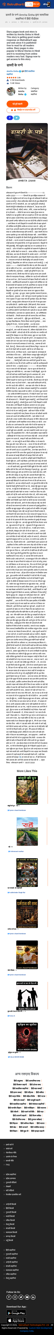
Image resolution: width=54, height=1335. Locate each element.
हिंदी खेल (13, 1127)
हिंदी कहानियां (10, 1250)
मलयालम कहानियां (12, 1270)
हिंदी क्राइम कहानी (37, 1131)
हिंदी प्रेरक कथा (35, 1084)
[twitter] (21, 1297)
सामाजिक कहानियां (34, 92)
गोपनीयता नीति (11, 1152)
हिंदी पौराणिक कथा (18, 1119)
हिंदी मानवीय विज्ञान (14, 1108)
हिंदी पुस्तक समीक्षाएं (35, 1119)
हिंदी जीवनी (14, 1112)
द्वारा (9, 810)
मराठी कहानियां (11, 1258)
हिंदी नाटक (41, 1096)
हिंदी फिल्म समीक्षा (35, 1115)
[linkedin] (33, 1297)
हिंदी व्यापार (40, 1123)
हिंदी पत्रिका (28, 1092)
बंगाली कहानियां (11, 1266)
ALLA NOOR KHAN (17, 1057)
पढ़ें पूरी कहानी (17, 104)
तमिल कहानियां (11, 1274)
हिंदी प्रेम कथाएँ (19, 1100)
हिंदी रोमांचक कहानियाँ (36, 1104)
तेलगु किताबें (10, 1224)
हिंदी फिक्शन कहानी (20, 1084)
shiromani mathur (17, 851)
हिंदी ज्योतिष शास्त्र (37, 1127)
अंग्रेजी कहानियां (12, 1262)
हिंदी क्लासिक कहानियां (20, 1088)
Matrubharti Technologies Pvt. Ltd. (34, 1325)
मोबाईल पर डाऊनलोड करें (26, 110)
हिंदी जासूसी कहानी (33, 1100)
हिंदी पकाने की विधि (27, 1112)
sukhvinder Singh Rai (17, 892)
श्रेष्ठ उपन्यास (11, 1178)
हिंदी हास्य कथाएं (16, 1092)
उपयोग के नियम (11, 1157)
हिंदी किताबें (10, 1208)
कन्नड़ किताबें (10, 1236)
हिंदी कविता (40, 1092)
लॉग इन (46, 4)
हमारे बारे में (9, 1144)
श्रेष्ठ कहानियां (11, 1174)
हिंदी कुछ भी (24, 1131)
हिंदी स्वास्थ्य (41, 1108)
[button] (30, 4)
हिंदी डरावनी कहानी (19, 1115)
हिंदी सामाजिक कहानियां (18, 1104)
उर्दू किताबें (9, 1240)
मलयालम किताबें (11, 1232)
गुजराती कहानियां (12, 1254)
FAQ (8, 1165)
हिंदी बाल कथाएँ (36, 1088)
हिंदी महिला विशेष (29, 1096)
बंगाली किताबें (10, 1228)
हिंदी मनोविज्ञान (29, 1108)
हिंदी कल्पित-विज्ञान (27, 1123)
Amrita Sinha (13, 71)
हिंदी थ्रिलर (14, 1123)
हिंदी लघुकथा (18, 1081)
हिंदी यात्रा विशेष (14, 1096)
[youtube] (27, 1297)
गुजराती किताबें (11, 1212)
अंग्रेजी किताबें (11, 1204)
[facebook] (8, 1297)
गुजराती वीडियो (11, 1182)
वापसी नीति (10, 1161)
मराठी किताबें (10, 1216)
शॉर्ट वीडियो (10, 1190)
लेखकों (8, 1186)
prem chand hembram (18, 810)
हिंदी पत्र (40, 1112)
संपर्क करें (9, 1148)
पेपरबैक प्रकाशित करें (13, 1194)
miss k (12, 1016)
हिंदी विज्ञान (13, 1131)
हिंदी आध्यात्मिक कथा (33, 1081)
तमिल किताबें (10, 1220)
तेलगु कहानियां (11, 1278)
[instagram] (15, 1297)
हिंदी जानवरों (23, 1127)
